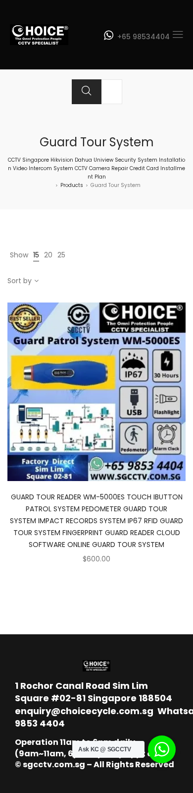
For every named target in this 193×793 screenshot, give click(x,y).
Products (71, 185)
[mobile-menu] (177, 35)
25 (61, 255)
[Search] (86, 91)
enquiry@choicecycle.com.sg (84, 711)
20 (48, 255)
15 (36, 255)
